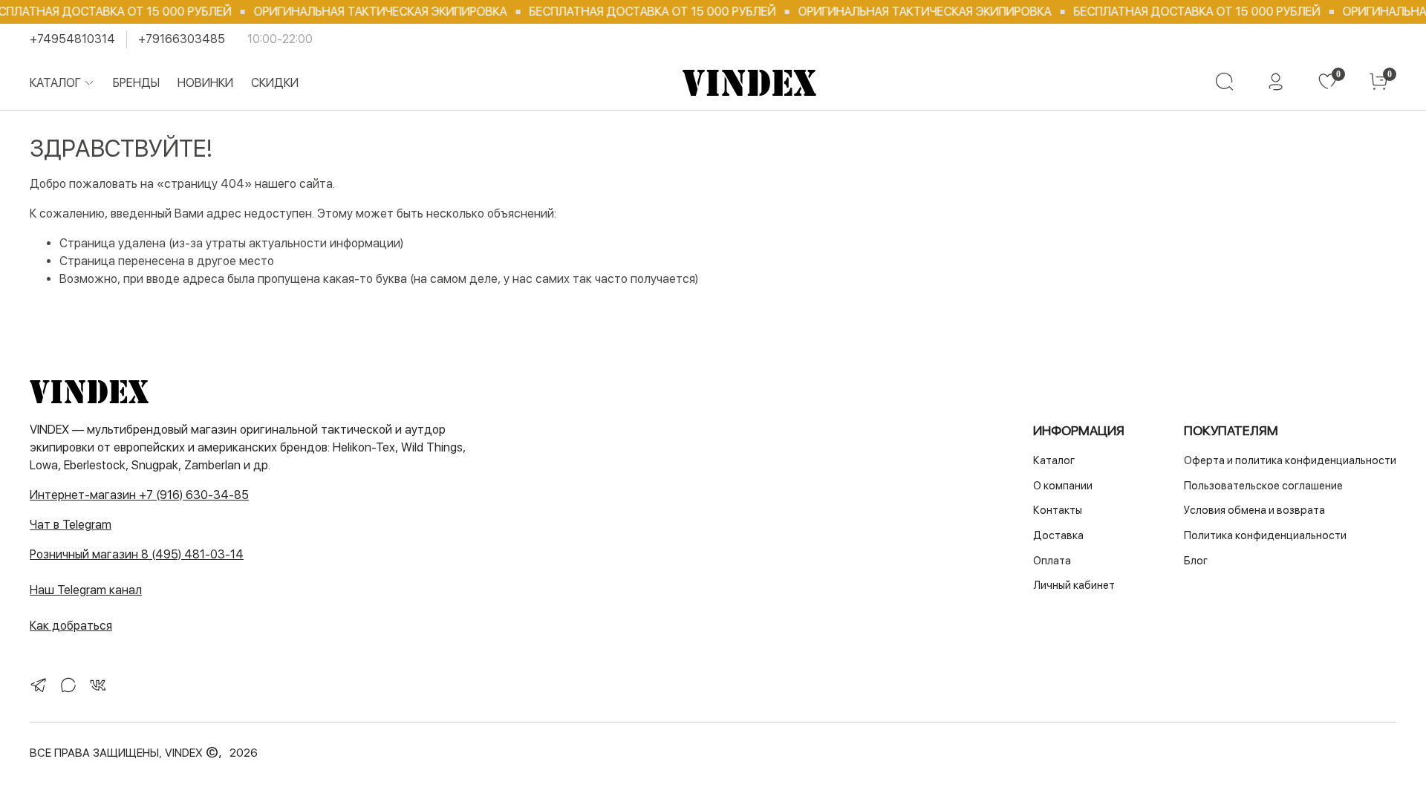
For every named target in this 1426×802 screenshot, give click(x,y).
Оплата (1052, 560)
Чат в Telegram (70, 525)
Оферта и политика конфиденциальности (1290, 460)
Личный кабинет (1074, 584)
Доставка (1058, 535)
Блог (1196, 560)
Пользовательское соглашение (1263, 485)
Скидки (275, 83)
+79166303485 (181, 39)
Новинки (205, 83)
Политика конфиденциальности (1265, 535)
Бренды (136, 83)
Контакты (1057, 509)
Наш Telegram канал (86, 590)
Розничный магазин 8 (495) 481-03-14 (137, 554)
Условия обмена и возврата (1254, 509)
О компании (1063, 485)
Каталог (55, 83)
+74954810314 (72, 39)
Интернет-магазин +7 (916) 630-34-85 (139, 495)
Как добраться (71, 626)
